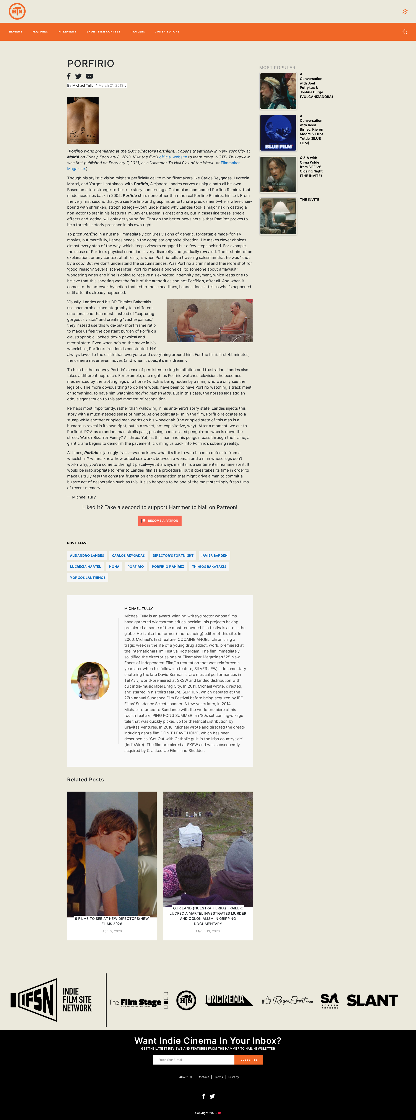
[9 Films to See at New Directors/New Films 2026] (112, 866)
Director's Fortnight (173, 556)
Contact (203, 1077)
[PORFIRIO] (94, 681)
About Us (185, 1077)
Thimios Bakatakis (209, 567)
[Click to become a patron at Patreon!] (160, 520)
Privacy (233, 1077)
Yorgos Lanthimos (88, 578)
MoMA (114, 567)
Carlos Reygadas (128, 556)
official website (173, 157)
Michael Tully (83, 85)
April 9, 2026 (112, 931)
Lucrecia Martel (85, 567)
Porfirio (135, 567)
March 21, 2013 (111, 85)
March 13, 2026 (208, 931)
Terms (218, 1077)
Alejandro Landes (87, 556)
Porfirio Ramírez (168, 567)
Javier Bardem (215, 556)
